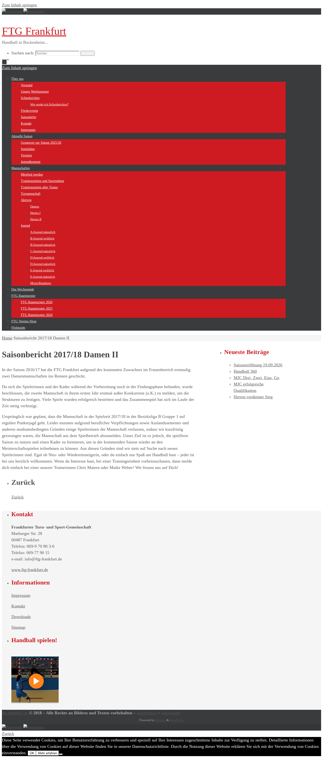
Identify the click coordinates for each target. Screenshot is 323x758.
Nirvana (160, 720)
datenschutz (147, 712)
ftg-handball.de (15, 712)
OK (32, 753)
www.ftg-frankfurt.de (29, 569)
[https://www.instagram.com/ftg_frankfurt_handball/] (33, 11)
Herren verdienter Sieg (253, 396)
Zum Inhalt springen (19, 5)
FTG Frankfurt (34, 31)
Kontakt (18, 606)
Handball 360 (245, 371)
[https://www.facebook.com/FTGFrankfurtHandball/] (12, 11)
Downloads (21, 616)
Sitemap (18, 627)
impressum (170, 712)
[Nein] (61, 754)
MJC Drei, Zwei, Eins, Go (256, 377)
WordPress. (177, 720)
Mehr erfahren (47, 753)
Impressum (20, 595)
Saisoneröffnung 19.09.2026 (258, 365)
